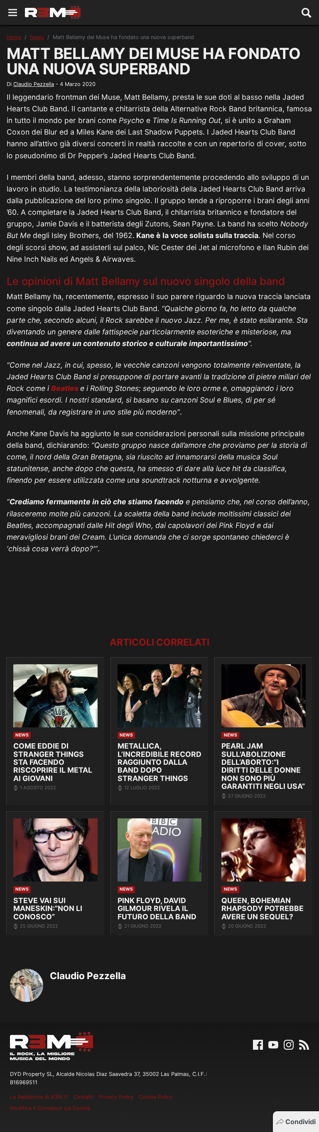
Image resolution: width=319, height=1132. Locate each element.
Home (14, 37)
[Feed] (304, 1044)
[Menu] (12, 12)
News (37, 37)
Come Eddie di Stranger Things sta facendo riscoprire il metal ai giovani (52, 762)
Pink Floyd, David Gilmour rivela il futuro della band (157, 908)
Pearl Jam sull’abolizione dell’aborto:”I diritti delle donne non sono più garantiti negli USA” (263, 766)
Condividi (300, 1121)
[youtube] (273, 1044)
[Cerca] (306, 12)
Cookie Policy (156, 1097)
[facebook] (258, 1044)
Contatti (84, 1097)
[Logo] (53, 12)
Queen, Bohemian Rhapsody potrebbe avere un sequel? (262, 908)
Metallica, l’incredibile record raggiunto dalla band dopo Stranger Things (159, 762)
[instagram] (289, 1044)
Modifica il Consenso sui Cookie (50, 1108)
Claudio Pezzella (33, 84)
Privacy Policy (116, 1097)
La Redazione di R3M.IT (39, 1097)
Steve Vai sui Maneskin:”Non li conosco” (47, 908)
